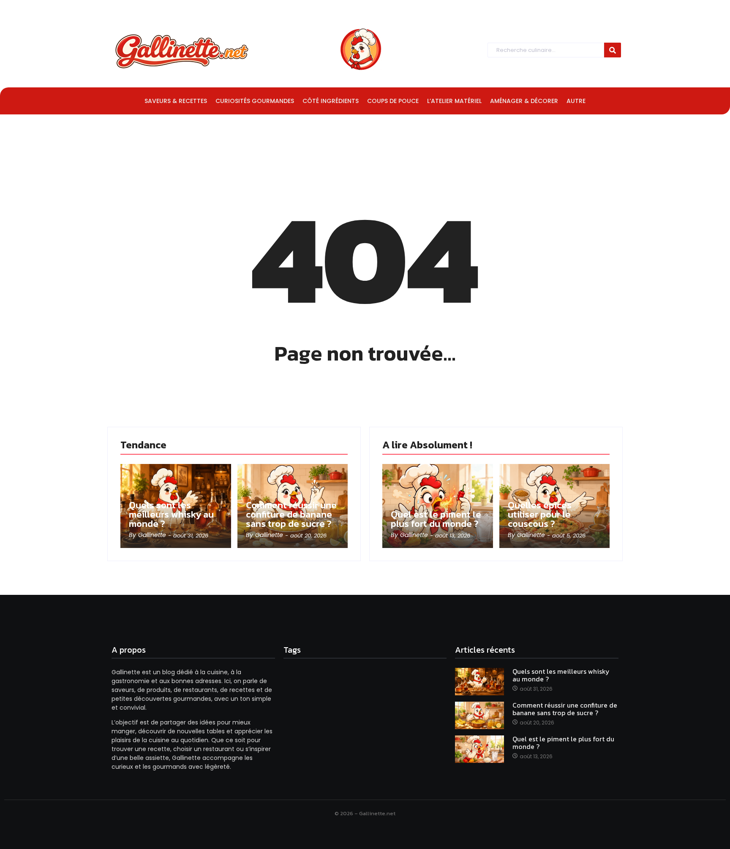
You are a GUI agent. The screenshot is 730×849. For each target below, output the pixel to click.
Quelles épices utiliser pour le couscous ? (540, 515)
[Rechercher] (612, 50)
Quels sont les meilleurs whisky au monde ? (171, 515)
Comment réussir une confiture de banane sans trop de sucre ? (291, 515)
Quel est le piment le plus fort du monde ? (436, 519)
